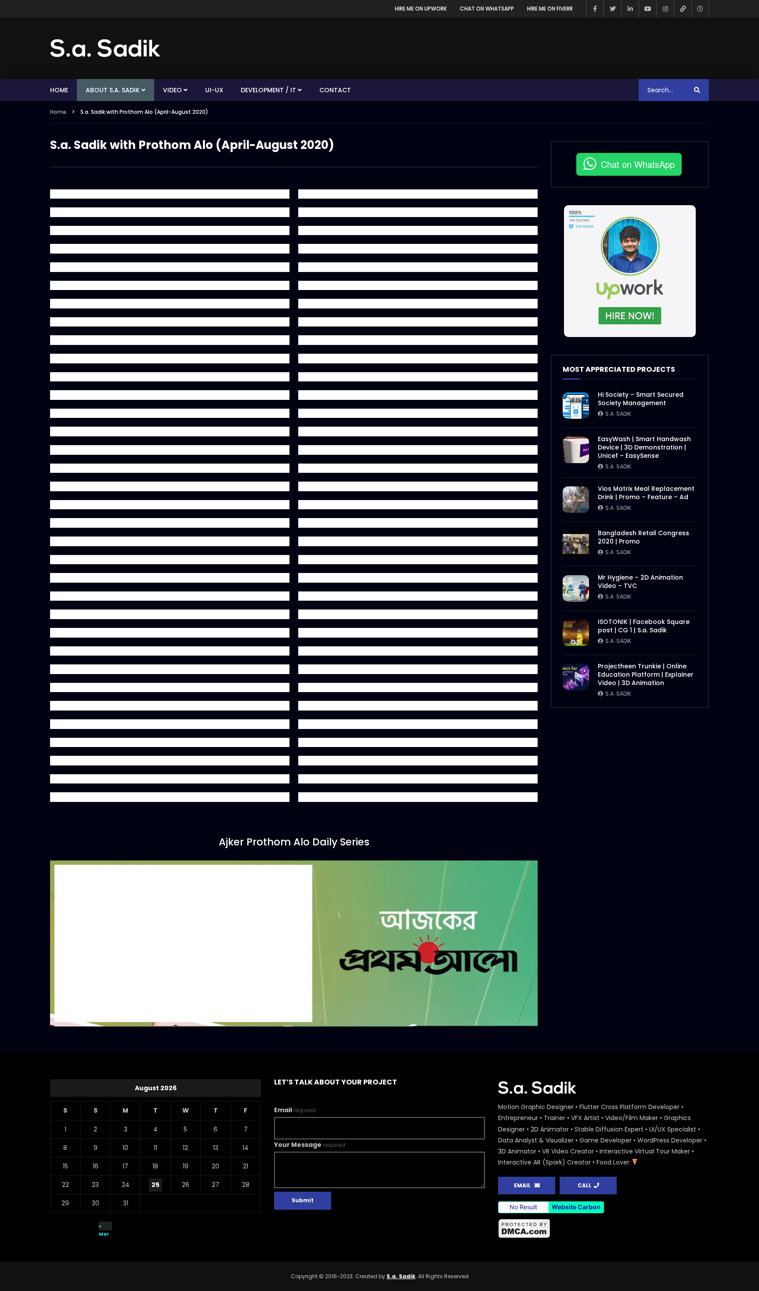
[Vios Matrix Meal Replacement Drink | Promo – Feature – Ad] (576, 499)
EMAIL (524, 1185)
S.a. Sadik (618, 413)
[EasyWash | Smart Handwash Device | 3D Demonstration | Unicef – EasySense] (576, 450)
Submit (303, 1200)
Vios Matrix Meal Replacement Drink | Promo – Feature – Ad (646, 492)
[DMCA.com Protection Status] (603, 1228)
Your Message (309, 1144)
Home (59, 90)
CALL (586, 1185)
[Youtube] (647, 9)
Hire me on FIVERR (550, 8)
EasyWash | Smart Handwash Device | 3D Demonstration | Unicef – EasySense (644, 447)
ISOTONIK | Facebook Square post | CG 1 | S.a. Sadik (644, 626)
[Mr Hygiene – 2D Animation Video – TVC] (576, 588)
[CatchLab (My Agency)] (682, 9)
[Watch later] (700, 9)
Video (172, 90)
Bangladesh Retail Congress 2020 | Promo (643, 537)
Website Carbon (576, 1207)
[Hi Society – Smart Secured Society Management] (576, 405)
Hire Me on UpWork (421, 8)
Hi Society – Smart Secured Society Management (640, 398)
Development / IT (268, 90)
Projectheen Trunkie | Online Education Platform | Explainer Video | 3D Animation (646, 674)
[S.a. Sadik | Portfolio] (105, 48)
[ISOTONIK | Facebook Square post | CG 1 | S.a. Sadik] (576, 633)
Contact (335, 90)
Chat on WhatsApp (487, 8)
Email (295, 1110)
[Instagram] (665, 9)
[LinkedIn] (630, 9)
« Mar (104, 1226)
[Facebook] (595, 9)
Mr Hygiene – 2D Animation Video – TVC (640, 581)
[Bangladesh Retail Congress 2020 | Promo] (576, 544)
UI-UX (214, 90)
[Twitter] (612, 9)
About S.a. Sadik (113, 90)
